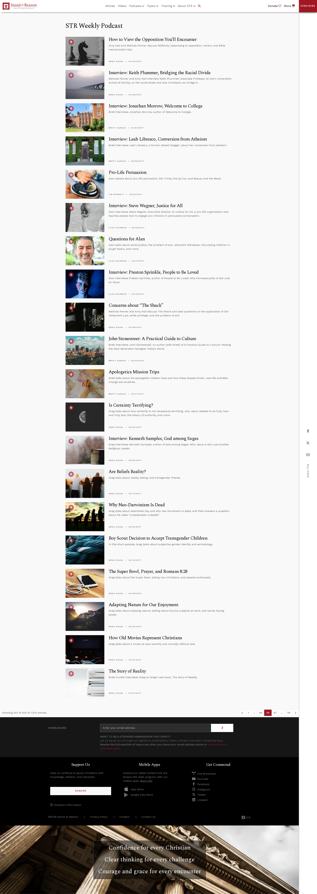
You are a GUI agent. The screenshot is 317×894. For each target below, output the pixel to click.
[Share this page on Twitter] (308, 443)
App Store (137, 789)
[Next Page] (295, 713)
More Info (146, 780)
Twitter (201, 794)
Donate (80, 791)
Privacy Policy (98, 816)
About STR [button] (185, 6)
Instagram (203, 789)
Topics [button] (151, 6)
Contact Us (148, 816)
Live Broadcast (206, 773)
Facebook (203, 784)
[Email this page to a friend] (308, 454)
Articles (110, 6)
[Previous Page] (242, 713)
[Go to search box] (199, 6)
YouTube (202, 778)
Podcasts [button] (135, 6)
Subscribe (308, 6)
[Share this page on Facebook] (308, 431)
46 (269, 713)
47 (276, 713)
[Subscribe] (222, 728)
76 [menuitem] (288, 712)
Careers (124, 816)
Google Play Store (142, 794)
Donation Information (67, 805)
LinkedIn (202, 800)
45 (261, 713)
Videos (122, 6)
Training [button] (166, 6)
